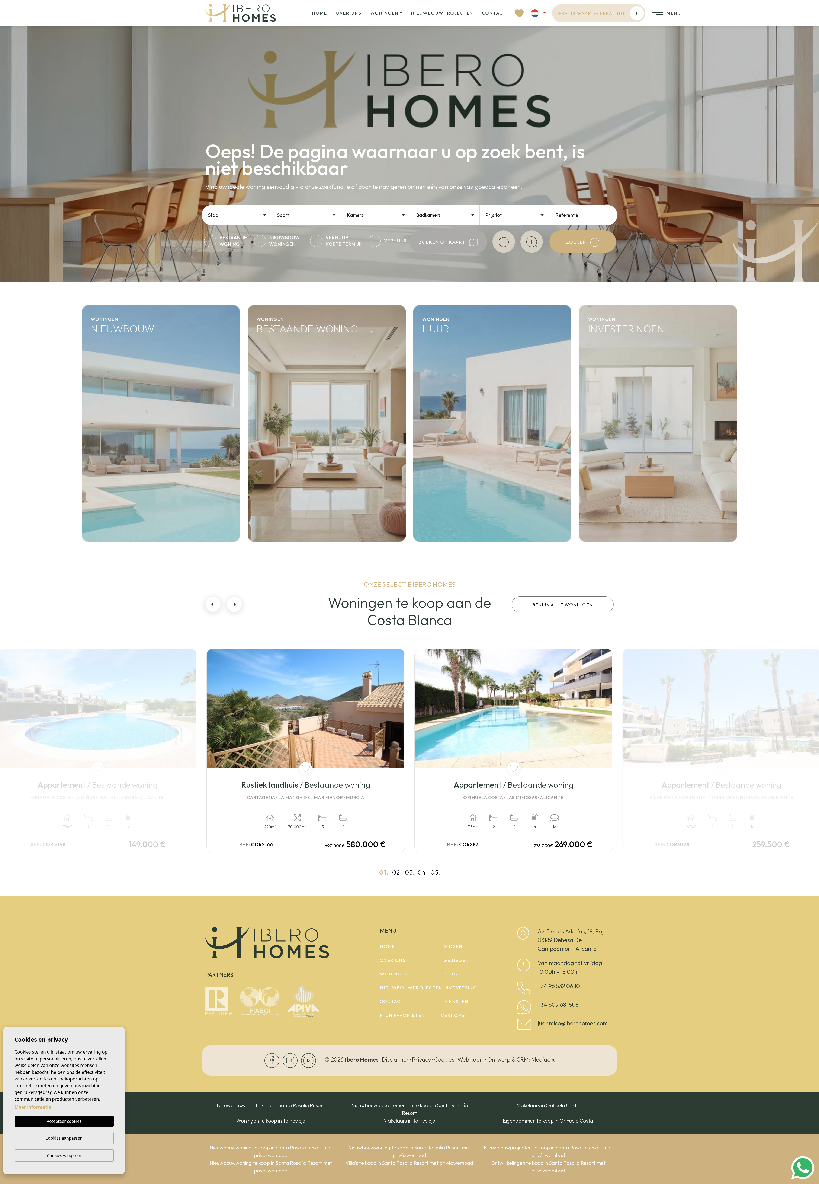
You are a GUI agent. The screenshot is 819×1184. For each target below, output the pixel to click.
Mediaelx (543, 1059)
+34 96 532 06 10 (559, 986)
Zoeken (577, 242)
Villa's (102, 511)
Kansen (603, 469)
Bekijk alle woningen (562, 604)
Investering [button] (460, 987)
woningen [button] (384, 13)
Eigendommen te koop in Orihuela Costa (548, 1120)
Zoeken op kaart (443, 242)
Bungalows (113, 531)
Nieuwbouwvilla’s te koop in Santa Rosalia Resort (271, 1105)
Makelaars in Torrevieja (409, 1120)
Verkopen (454, 1015)
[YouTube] (308, 1060)
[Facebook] (272, 1060)
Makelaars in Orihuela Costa (548, 1105)
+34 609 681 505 (558, 1004)
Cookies (444, 1059)
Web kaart (470, 1059)
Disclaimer (395, 1059)
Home (319, 13)
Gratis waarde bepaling (590, 13)
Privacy (421, 1059)
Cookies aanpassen (64, 1138)
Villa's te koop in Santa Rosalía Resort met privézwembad (409, 1163)
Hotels (600, 490)
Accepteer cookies (64, 1121)
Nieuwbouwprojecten (442, 13)
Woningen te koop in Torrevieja (270, 1120)
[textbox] (239, 215)
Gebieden (456, 960)
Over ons (349, 13)
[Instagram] (291, 1060)
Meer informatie (33, 1107)
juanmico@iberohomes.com (573, 1023)
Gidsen (453, 946)
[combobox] (238, 214)
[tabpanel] (305, 751)
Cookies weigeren (64, 1155)
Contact (494, 13)
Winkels (603, 511)
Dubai (600, 531)
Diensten (456, 1001)
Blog (450, 974)
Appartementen (125, 490)
